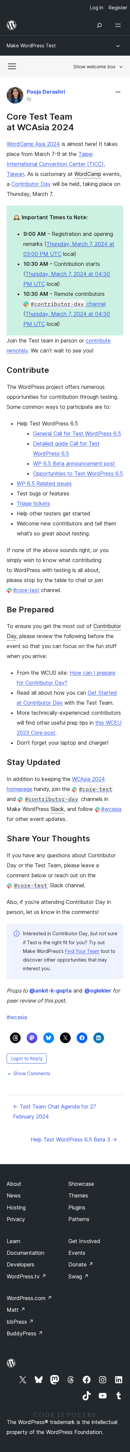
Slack (57, 809)
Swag (78, 1276)
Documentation (25, 1252)
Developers (20, 1264)
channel (68, 304)
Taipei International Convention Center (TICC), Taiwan (56, 164)
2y (29, 99)
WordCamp (87, 174)
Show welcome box (94, 66)
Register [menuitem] (118, 7)
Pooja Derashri (46, 91)
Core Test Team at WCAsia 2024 (40, 121)
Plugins (76, 1207)
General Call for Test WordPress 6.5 (77, 433)
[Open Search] (99, 25)
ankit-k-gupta (50, 990)
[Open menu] (119, 25)
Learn (13, 1241)
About (14, 1183)
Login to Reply (26, 1058)
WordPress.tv (26, 1276)
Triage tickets (33, 503)
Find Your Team (82, 951)
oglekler (97, 990)
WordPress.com (29, 1298)
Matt (16, 1309)
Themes (78, 1195)
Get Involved (84, 1241)
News (14, 1195)
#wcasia (111, 809)
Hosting (16, 1207)
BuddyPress (25, 1333)
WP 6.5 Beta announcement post (74, 463)
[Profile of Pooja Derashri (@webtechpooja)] (15, 97)
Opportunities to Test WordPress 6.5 (78, 473)
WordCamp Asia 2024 (33, 144)
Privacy (16, 1219)
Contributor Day (31, 184)
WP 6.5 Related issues (44, 483)
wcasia (17, 1017)
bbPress (20, 1321)
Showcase (81, 1183)
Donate (80, 1264)
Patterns (78, 1219)
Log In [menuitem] (96, 7)
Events (76, 1252)
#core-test (26, 590)
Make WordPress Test (31, 45)
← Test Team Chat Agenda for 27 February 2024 (54, 1111)
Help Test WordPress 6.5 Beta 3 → (74, 1139)
